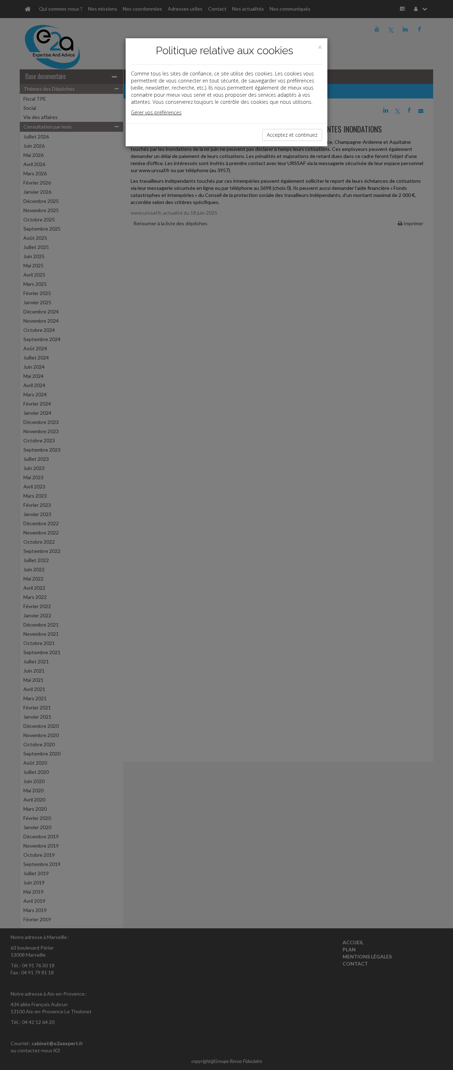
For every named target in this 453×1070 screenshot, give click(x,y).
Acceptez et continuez (292, 134)
